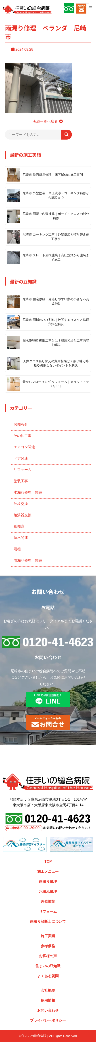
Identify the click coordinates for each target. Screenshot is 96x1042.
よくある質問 (48, 976)
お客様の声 (48, 956)
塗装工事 (21, 481)
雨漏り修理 (48, 881)
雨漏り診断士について (48, 921)
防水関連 (21, 538)
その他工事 (22, 436)
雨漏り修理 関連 (28, 560)
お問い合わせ (48, 1010)
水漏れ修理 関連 (28, 492)
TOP (48, 861)
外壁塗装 (48, 901)
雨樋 (17, 549)
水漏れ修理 (48, 891)
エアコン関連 (24, 447)
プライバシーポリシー (48, 1020)
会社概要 (48, 990)
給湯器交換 (22, 515)
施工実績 (48, 936)
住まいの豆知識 (48, 966)
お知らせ (21, 424)
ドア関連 (21, 458)
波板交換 (21, 504)
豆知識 (19, 526)
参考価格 (48, 946)
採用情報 (48, 1000)
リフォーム (22, 470)
